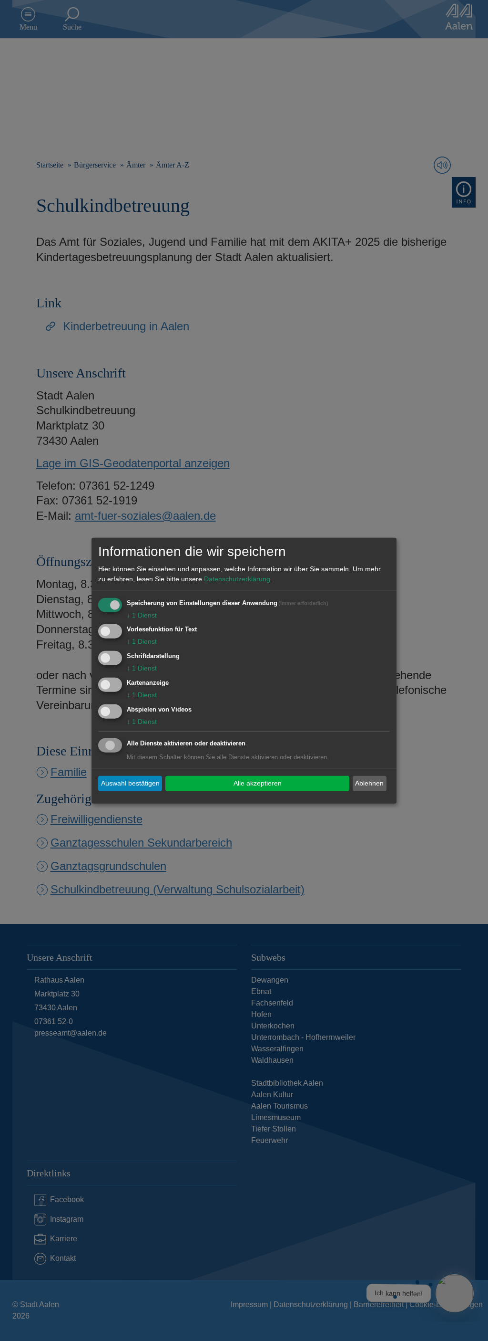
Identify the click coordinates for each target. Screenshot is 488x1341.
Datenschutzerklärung (237, 578)
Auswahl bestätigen (130, 783)
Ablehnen (369, 783)
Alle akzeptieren (258, 783)
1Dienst (142, 614)
